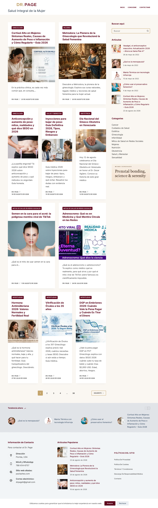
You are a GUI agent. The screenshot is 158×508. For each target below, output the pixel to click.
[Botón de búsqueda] (147, 31)
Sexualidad (117, 157)
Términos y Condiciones (123, 469)
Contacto (117, 479)
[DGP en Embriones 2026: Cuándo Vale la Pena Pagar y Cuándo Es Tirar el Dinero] (91, 331)
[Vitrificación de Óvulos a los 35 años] (57, 324)
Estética (115, 131)
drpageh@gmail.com (25, 482)
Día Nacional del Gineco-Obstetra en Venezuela (89, 122)
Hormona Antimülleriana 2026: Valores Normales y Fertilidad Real (20, 309)
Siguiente (98, 393)
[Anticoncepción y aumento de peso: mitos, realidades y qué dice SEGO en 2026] (23, 147)
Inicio (122, 7)
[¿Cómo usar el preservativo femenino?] (116, 87)
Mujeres (66, 28)
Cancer (115, 125)
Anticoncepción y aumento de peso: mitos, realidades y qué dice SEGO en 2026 (23, 125)
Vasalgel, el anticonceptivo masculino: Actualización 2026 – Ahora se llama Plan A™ (136, 48)
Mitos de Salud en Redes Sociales (27, 208)
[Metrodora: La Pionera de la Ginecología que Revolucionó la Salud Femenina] (82, 61)
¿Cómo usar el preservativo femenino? (101, 420)
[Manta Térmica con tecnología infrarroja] (116, 75)
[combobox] (128, 30)
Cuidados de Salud (120, 128)
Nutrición (116, 147)
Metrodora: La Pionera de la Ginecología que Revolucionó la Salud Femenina (81, 36)
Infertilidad (18, 297)
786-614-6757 (22, 465)
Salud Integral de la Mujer (26, 11)
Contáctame (144, 7)
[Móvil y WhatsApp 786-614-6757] (11, 464)
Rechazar (122, 503)
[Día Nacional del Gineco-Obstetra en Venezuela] (91, 140)
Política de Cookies (121, 464)
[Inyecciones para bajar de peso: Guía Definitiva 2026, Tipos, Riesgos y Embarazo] (57, 150)
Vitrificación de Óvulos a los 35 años (55, 306)
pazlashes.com (23, 473)
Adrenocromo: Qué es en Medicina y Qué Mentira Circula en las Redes (81, 217)
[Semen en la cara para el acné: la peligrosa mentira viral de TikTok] (31, 238)
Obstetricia (85, 113)
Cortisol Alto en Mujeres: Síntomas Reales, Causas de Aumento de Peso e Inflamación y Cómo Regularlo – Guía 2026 (136, 101)
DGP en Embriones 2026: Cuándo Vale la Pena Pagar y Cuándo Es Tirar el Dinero (90, 309)
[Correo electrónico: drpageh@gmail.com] (11, 480)
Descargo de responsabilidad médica (128, 474)
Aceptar (110, 503)
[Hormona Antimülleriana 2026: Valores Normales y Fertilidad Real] (23, 331)
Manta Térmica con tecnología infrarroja (63, 420)
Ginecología (18, 28)
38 (73, 393)
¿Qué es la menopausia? (133, 62)
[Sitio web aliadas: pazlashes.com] (11, 472)
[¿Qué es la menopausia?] (116, 63)
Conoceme (132, 7)
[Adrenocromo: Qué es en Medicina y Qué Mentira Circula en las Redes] (82, 242)
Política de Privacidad (122, 460)
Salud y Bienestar (54, 113)
